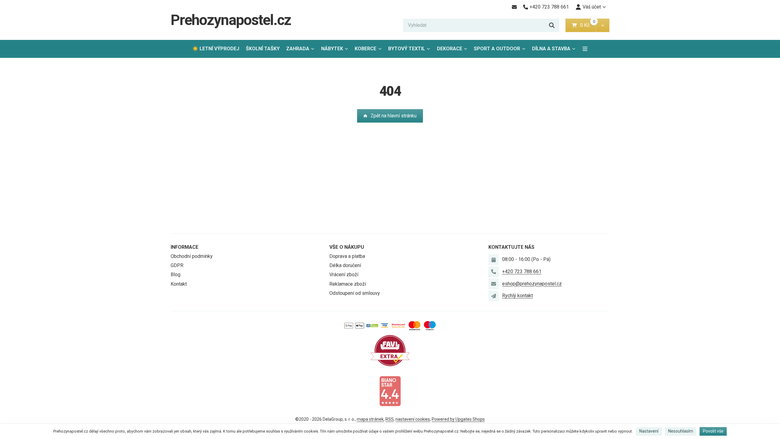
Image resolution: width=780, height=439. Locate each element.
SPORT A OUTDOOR (497, 49)
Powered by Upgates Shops (458, 419)
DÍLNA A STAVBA (551, 49)
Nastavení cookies (412, 419)
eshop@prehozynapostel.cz (532, 284)
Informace (184, 247)
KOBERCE (365, 49)
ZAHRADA (297, 49)
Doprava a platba (347, 256)
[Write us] (493, 296)
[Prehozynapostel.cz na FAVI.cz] (390, 350)
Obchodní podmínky (192, 256)
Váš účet (592, 7)
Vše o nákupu (346, 247)
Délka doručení (345, 265)
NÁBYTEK (332, 49)
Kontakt (179, 284)
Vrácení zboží (343, 274)
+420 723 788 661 (521, 271)
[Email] (514, 7)
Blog (175, 274)
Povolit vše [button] (713, 431)
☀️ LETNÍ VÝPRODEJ (215, 49)
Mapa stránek (370, 419)
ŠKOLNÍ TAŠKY (263, 49)
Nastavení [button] (648, 431)
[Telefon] (493, 271)
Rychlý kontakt (517, 295)
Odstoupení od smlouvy (354, 293)
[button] (602, 25)
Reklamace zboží (347, 284)
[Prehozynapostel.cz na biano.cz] (390, 391)
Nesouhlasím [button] (680, 431)
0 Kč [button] (588, 25)
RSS (389, 419)
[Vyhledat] (551, 25)
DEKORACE (449, 49)
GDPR (177, 265)
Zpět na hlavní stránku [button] (393, 116)
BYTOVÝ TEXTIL (406, 49)
